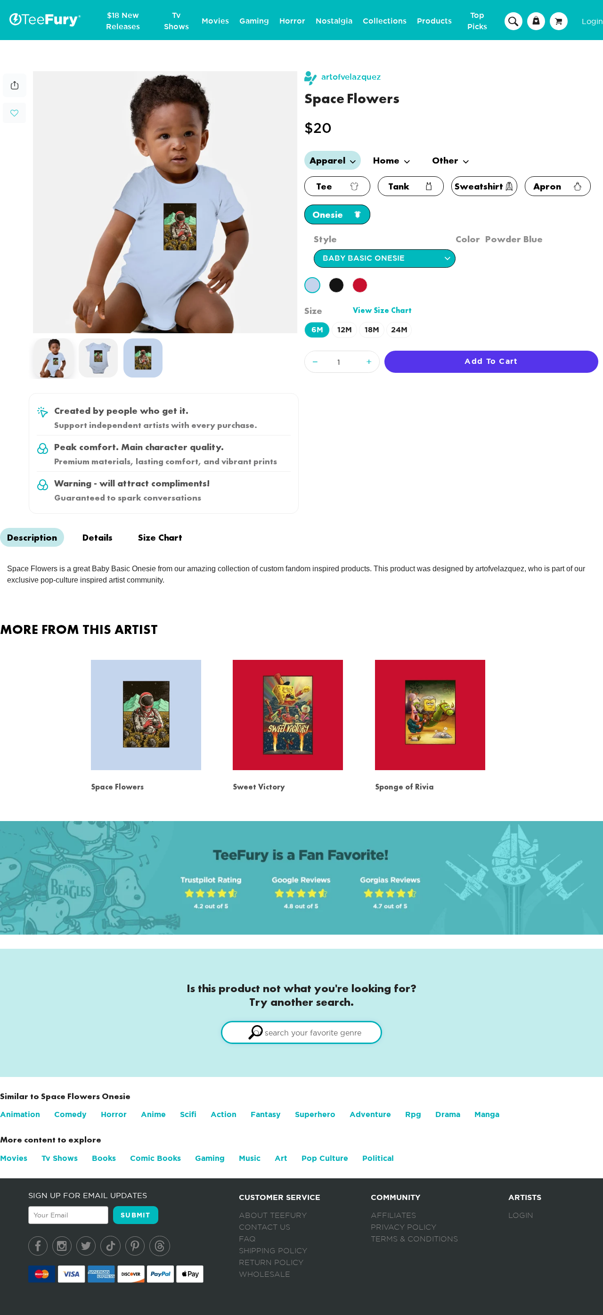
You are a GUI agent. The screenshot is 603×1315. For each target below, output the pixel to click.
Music (250, 1158)
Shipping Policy (273, 1251)
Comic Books (155, 1158)
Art (281, 1158)
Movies (215, 21)
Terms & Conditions (414, 1239)
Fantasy (266, 1114)
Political (378, 1158)
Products (434, 21)
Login (592, 21)
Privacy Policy (403, 1227)
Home (387, 160)
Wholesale (264, 1274)
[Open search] (513, 20)
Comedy (70, 1114)
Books (104, 1158)
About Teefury (273, 1215)
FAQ (247, 1239)
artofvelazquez (351, 77)
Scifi (188, 1114)
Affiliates (393, 1215)
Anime (153, 1114)
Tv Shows (59, 1158)
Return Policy (271, 1262)
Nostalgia (334, 21)
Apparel (329, 160)
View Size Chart (382, 310)
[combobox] (301, 1032)
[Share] (14, 94)
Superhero (315, 1114)
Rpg (413, 1114)
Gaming (254, 21)
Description (32, 537)
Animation (20, 1114)
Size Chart (160, 537)
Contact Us (264, 1227)
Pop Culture (325, 1158)
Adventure (370, 1114)
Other (446, 160)
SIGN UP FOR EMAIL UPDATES (87, 1195)
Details (97, 537)
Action (223, 1114)
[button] (14, 112)
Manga (486, 1114)
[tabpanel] (165, 202)
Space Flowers (117, 787)
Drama (447, 1114)
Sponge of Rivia (404, 787)
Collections (385, 21)
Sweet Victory (259, 787)
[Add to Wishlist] (14, 113)
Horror (292, 21)
